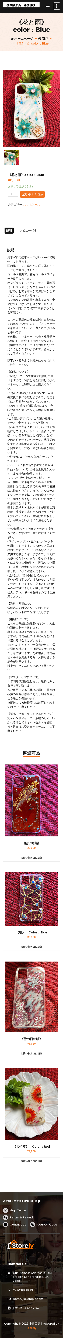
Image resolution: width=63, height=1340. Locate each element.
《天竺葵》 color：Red (31, 1146)
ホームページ (23, 38)
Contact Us (18, 1225)
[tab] (9, 231)
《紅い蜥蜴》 (31, 843)
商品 (44, 38)
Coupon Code (47, 1225)
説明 (9, 230)
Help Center (18, 1210)
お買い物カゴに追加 (32, 194)
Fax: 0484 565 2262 (26, 1308)
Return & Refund (21, 1217)
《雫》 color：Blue (31, 932)
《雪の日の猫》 (31, 1039)
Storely (31, 1328)
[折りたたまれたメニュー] (47, 6)
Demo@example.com (28, 1299)
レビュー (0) (28, 230)
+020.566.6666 (23, 1290)
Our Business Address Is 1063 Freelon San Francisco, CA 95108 (32, 1277)
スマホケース (31, 204)
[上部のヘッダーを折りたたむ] (56, 6)
